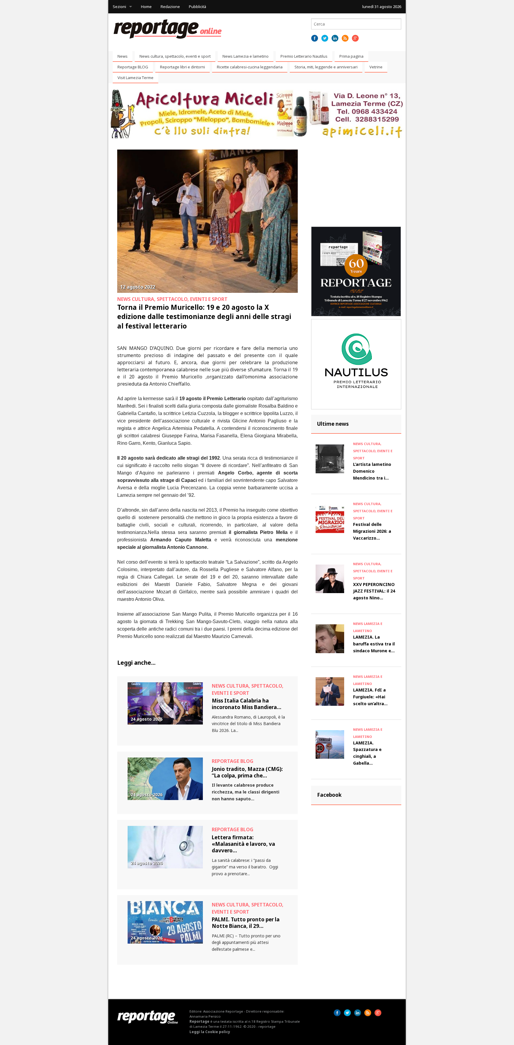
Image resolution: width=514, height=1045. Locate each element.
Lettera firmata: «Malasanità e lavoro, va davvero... (243, 844)
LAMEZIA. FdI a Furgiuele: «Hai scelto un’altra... (370, 696)
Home (146, 6)
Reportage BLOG (132, 67)
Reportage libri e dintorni (182, 67)
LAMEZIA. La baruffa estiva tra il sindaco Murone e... (374, 643)
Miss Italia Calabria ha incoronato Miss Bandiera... (246, 704)
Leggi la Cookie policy (209, 1032)
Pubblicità (197, 6)
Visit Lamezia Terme (135, 77)
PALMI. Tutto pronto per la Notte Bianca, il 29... (246, 922)
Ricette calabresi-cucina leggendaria (250, 67)
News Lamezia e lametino (245, 56)
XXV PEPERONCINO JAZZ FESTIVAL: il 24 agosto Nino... (374, 591)
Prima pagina (351, 56)
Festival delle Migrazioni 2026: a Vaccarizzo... (372, 531)
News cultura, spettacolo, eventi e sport (175, 56)
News (122, 56)
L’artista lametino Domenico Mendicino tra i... (372, 471)
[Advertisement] (356, 187)
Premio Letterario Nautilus (303, 56)
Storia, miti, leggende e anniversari (326, 67)
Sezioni (119, 6)
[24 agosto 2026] (165, 703)
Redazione (170, 6)
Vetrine (376, 67)
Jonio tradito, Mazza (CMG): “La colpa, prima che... (247, 772)
